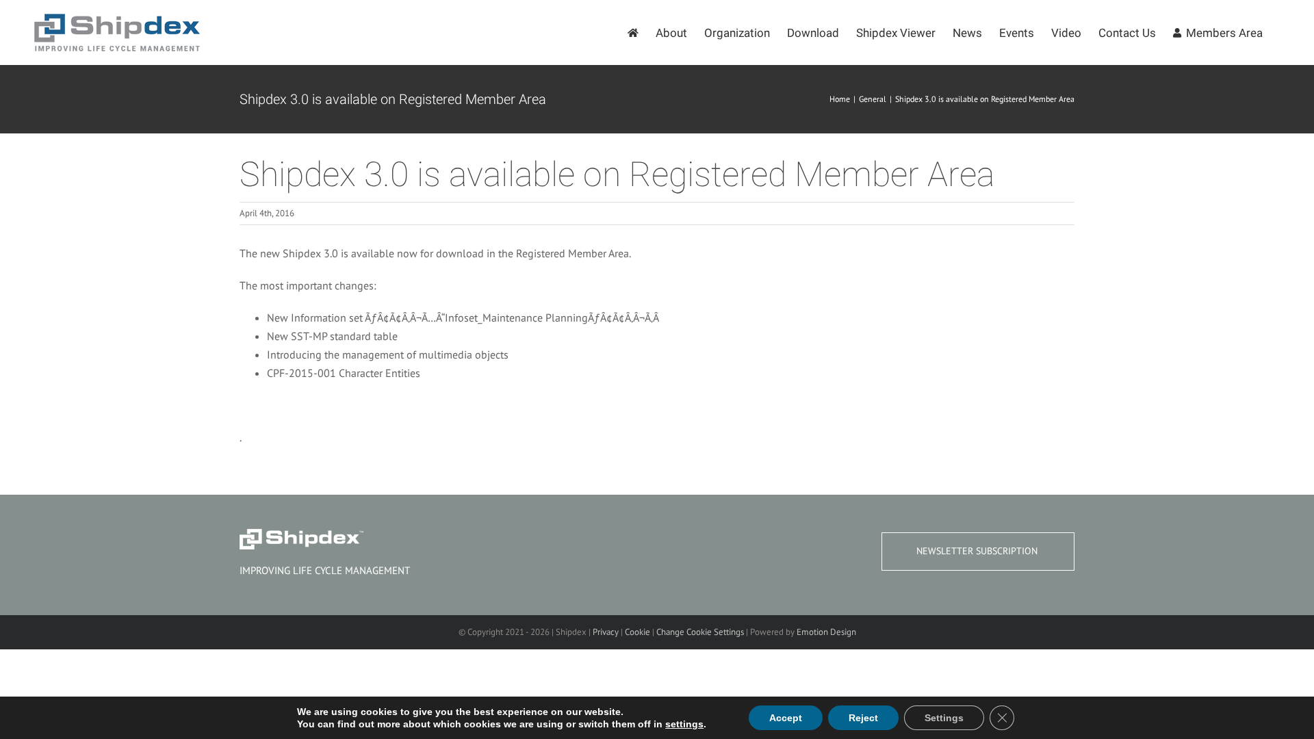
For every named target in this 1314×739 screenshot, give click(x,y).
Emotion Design (826, 632)
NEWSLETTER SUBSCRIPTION (977, 551)
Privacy (606, 632)
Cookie (637, 632)
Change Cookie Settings (700, 632)
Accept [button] (785, 717)
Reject (863, 717)
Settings (944, 717)
